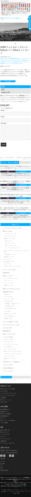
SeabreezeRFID (4, 470)
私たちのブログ (20, 491)
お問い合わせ (17, 493)
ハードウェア (6, 337)
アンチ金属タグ (7, 301)
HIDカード (7, 240)
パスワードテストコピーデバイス (11, 353)
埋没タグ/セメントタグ (9, 313)
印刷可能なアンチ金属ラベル (11, 303)
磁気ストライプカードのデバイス (11, 351)
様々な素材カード (8, 261)
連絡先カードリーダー (9, 358)
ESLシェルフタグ (7, 299)
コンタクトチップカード (9, 233)
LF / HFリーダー (7, 339)
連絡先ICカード (4, 411)
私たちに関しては (5, 430)
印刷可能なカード (8, 256)
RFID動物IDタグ (4, 416)
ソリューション (7, 371)
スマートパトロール (8, 269)
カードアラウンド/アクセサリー (11, 228)
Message (4, 123)
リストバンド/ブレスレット (10, 324)
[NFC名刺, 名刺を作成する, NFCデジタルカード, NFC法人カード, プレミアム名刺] (15, 196)
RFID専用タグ (6, 291)
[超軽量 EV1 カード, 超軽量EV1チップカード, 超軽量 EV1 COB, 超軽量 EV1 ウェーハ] (15, 183)
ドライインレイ (7, 280)
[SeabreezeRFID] (12, 19)
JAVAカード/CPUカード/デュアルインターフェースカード (16, 250)
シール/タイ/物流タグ (8, 316)
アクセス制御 (7, 346)
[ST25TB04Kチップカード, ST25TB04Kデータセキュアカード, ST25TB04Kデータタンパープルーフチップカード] (15, 169)
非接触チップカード (16, 32)
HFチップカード (4, 58)
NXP (1, 468)
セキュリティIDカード (9, 236)
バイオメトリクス (8, 356)
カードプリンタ (7, 365)
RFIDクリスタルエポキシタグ (10, 288)
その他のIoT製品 (7, 368)
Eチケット (3, 418)
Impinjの (2, 463)
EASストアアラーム (8, 334)
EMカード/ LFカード (9, 245)
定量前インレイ (7, 285)
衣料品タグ (6, 294)
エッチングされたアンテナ (10, 278)
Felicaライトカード (7, 62)
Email (3, 116)
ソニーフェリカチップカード (15, 63)
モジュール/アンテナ (8, 349)
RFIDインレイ (6, 275)
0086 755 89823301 (7, 2)
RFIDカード (7, 32)
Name (3, 110)
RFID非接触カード (5, 409)
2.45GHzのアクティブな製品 (10, 362)
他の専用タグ (7, 318)
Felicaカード (18, 58)
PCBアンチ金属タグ (9, 308)
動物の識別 (5, 331)
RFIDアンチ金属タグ (6, 413)
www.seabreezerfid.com (11, 452)
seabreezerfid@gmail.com (19, 2)
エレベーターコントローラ (10, 344)
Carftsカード (6, 259)
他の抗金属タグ (8, 306)
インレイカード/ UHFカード (11, 247)
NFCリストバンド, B (7, 420)
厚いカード (6, 264)
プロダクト (16, 489)
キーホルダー (6, 328)
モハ (1, 465)
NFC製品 (12, 58)
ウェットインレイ (8, 283)
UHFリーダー (7, 341)
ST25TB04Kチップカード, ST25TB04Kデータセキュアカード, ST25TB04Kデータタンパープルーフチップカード (15, 175)
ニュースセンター (11, 491)
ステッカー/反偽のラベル (9, 321)
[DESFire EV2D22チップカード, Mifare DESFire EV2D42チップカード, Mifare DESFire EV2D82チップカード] (15, 211)
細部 (8, 171)
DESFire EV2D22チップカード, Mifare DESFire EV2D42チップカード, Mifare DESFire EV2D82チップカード (15, 216)
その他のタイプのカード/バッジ (11, 266)
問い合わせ (8, 81)
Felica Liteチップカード (19, 62)
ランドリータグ (7, 296)
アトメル (2, 461)
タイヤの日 (6, 311)
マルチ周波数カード (8, 254)
